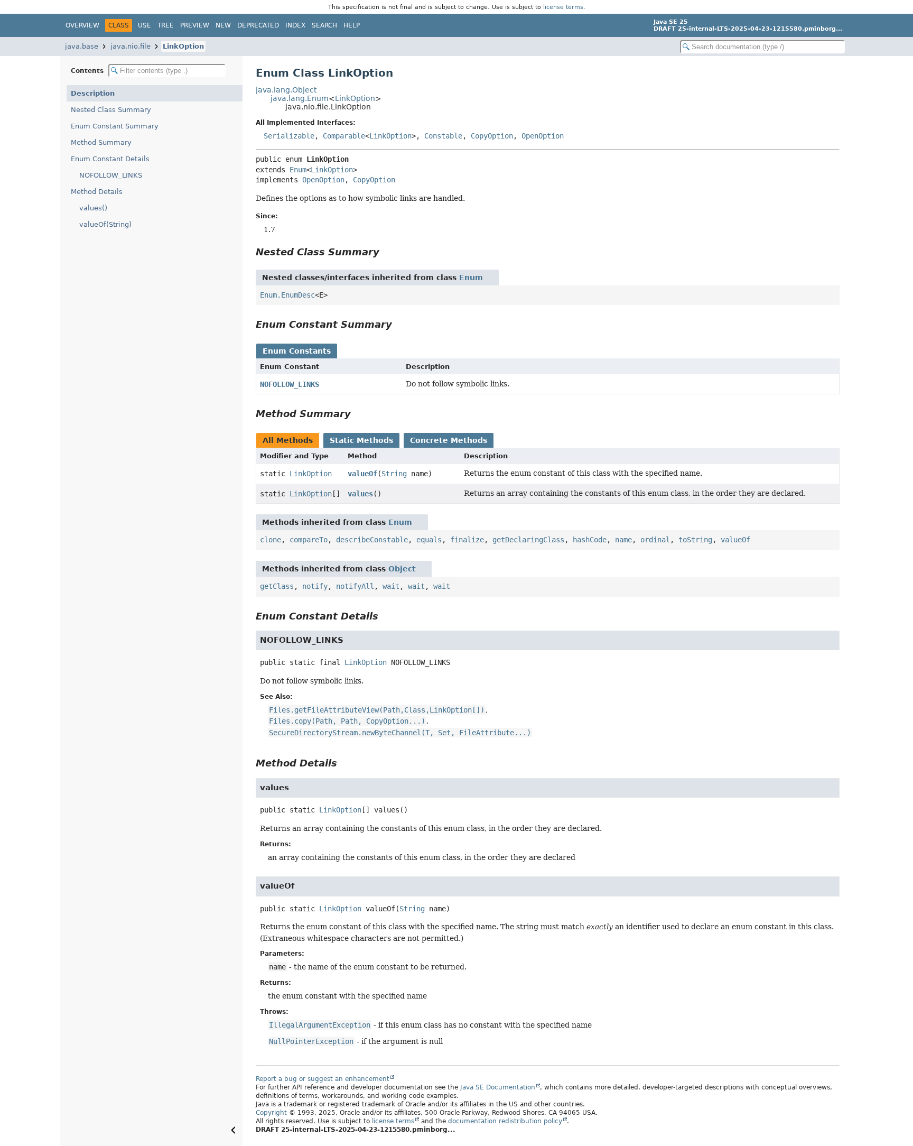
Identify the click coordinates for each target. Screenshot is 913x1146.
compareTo (309, 539)
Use (144, 25)
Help (351, 25)
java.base (81, 46)
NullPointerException (311, 1041)
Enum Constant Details (110, 159)
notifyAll (355, 586)
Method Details (97, 192)
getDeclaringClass (528, 539)
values (360, 493)
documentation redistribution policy (505, 1121)
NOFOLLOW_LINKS (110, 175)
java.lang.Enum (300, 98)
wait (391, 586)
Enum (298, 169)
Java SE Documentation (497, 1087)
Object (402, 569)
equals (429, 539)
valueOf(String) (105, 224)
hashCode (590, 539)
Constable (443, 136)
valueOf (362, 473)
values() (93, 208)
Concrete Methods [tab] (448, 440)
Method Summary (101, 142)
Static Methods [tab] (361, 440)
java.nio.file (130, 46)
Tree (165, 25)
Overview (82, 25)
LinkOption (183, 46)
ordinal (655, 539)
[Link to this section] (387, 251)
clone (270, 539)
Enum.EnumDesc (287, 295)
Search (324, 25)
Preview (194, 25)
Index (295, 25)
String (394, 473)
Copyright (271, 1112)
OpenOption (542, 136)
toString (695, 539)
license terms (563, 7)
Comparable (344, 136)
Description (93, 93)
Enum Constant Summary (115, 126)
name (623, 539)
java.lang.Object (286, 90)
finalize (467, 539)
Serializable (289, 136)
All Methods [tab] (288, 440)
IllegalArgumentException (319, 1025)
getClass (277, 586)
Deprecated (258, 25)
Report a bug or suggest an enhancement (322, 1079)
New (223, 25)
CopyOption (492, 136)
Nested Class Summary (111, 110)
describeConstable (372, 539)
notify (315, 586)
